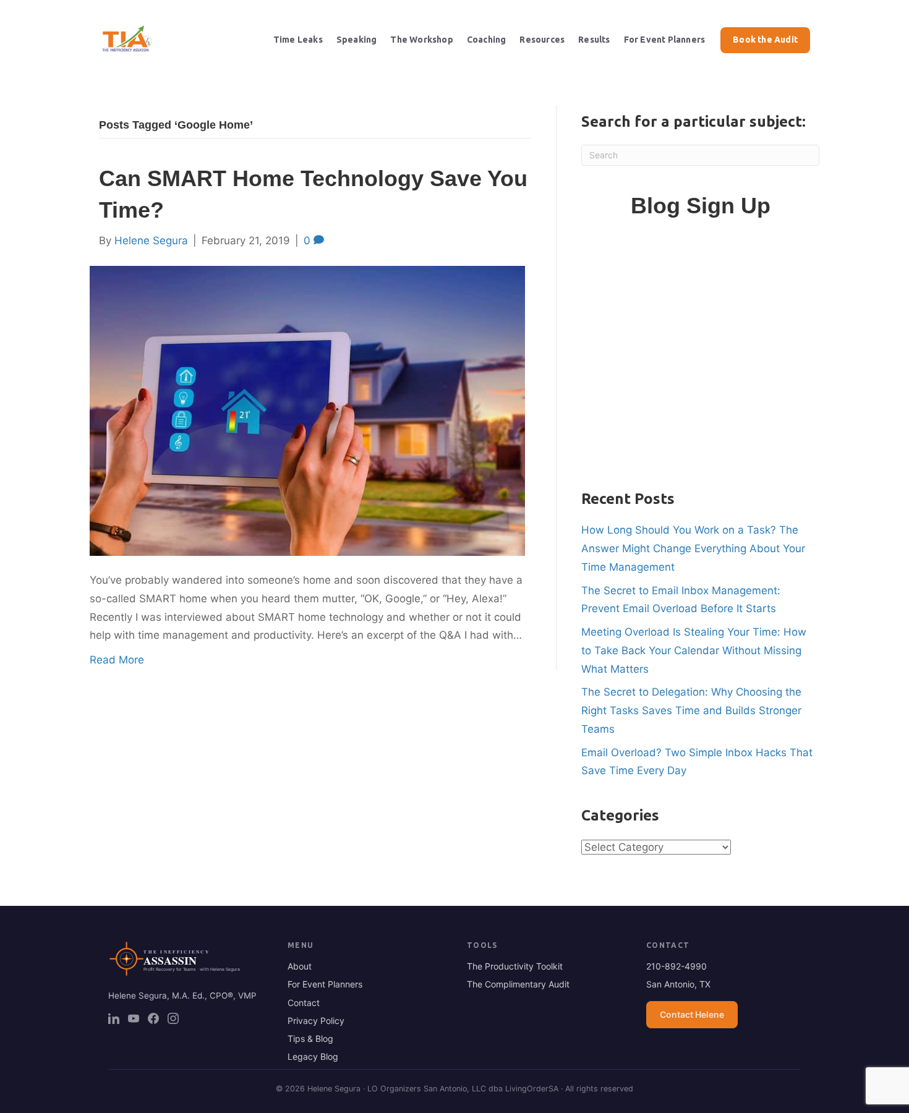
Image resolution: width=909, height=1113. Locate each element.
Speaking (356, 40)
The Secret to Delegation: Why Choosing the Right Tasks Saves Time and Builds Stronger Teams (691, 710)
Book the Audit (765, 40)
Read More (117, 660)
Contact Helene (692, 1014)
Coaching (486, 40)
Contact (304, 1002)
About (300, 966)
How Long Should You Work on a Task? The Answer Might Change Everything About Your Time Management (693, 548)
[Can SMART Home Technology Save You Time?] (307, 410)
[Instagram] (173, 1018)
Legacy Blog (313, 1056)
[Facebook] (153, 1018)
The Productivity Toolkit (515, 966)
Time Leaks (298, 40)
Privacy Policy (316, 1020)
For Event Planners (665, 40)
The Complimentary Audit (518, 984)
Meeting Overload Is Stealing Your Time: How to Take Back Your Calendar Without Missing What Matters (693, 650)
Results (594, 40)
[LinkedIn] (113, 1018)
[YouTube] (133, 1018)
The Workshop (421, 40)
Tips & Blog (310, 1038)
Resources (542, 40)
